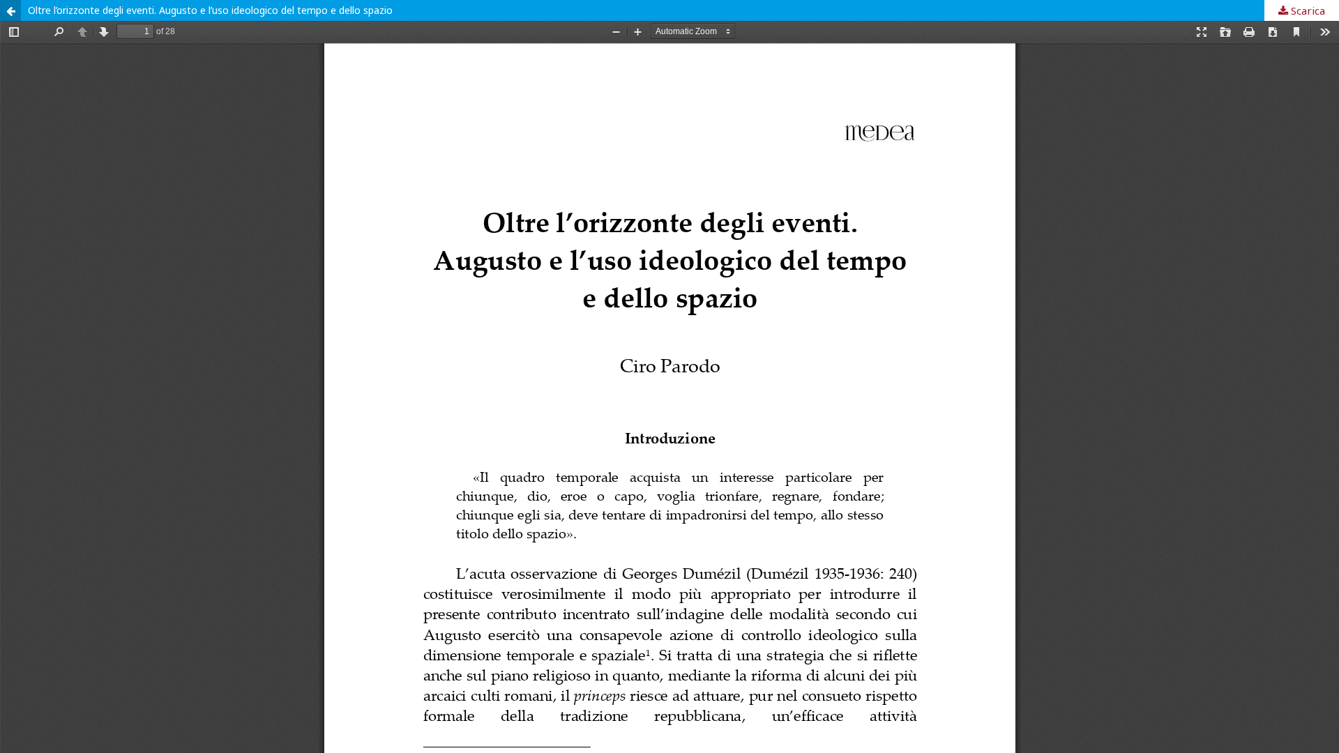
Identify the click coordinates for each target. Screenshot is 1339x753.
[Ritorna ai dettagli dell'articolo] (10, 10)
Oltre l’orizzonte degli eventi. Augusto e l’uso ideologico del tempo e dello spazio (210, 10)
